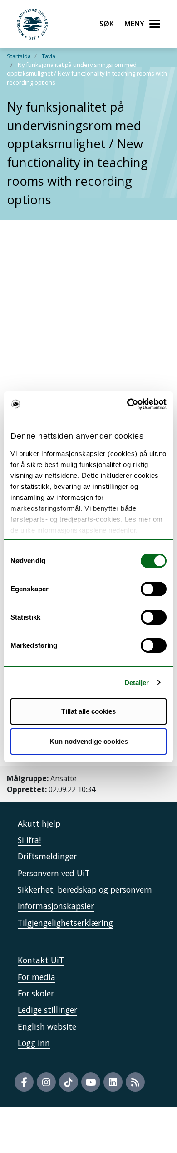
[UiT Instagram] (46, 1082)
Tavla (48, 56)
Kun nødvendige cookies (88, 741)
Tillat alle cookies (88, 711)
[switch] (154, 589)
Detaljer (136, 682)
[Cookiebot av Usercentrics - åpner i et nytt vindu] (127, 404)
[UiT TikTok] (68, 1082)
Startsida (19, 56)
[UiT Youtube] (90, 1082)
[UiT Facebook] (24, 1082)
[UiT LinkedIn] (113, 1082)
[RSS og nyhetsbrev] (135, 1082)
